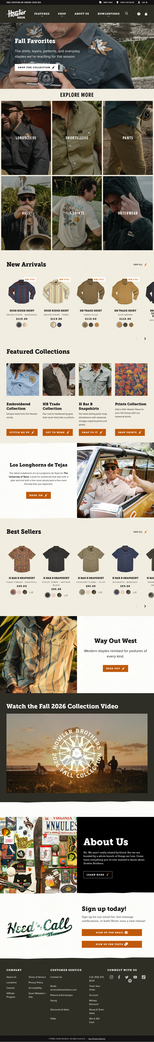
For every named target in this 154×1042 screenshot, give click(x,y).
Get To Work (55, 432)
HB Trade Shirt (91, 310)
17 (32, 592)
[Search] (126, 13)
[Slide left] (136, 338)
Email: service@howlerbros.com (63, 987)
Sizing (53, 1000)
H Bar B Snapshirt (22, 578)
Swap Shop (108, 2)
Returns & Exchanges (61, 995)
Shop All (138, 264)
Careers (10, 988)
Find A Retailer (127, 2)
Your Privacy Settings (96, 1038)
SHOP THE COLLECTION (34, 67)
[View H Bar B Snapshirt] (21, 559)
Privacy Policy (36, 982)
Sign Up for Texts (109, 944)
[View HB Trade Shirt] (90, 291)
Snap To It (90, 432)
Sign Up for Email (109, 932)
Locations (11, 982)
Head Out (113, 668)
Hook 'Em (36, 495)
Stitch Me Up (20, 432)
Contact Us (56, 977)
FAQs (53, 1018)
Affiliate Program (10, 995)
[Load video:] (77, 753)
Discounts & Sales (59, 1009)
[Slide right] (145, 338)
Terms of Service (37, 977)
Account (93, 995)
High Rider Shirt (22, 310)
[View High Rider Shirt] (21, 291)
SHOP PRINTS (127, 432)
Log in (145, 2)
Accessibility (35, 988)
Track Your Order (94, 987)
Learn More (95, 875)
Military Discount (94, 1002)
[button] (145, 13)
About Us (11, 977)
